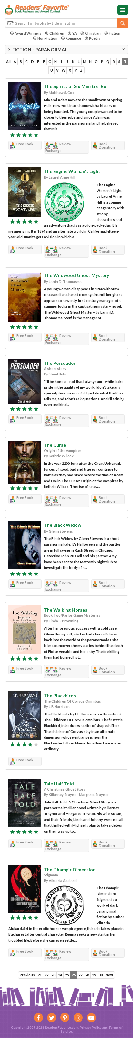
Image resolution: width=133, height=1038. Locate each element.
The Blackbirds (60, 695)
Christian (93, 33)
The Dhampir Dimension (70, 869)
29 (94, 975)
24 (60, 975)
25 (67, 975)
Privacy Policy (90, 1027)
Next (109, 975)
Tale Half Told (59, 783)
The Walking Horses (65, 610)
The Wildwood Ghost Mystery (76, 275)
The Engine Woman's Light (72, 171)
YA (74, 33)
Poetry (94, 38)
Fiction (114, 33)
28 (87, 975)
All (8, 61)
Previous (27, 975)
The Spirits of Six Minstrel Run (76, 86)
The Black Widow (62, 525)
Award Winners (28, 33)
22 (46, 975)
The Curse (55, 445)
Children (56, 33)
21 (40, 975)
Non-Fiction (47, 38)
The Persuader (60, 363)
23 (53, 975)
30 (101, 975)
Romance (73, 38)
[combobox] (66, 23)
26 (74, 975)
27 (80, 975)
